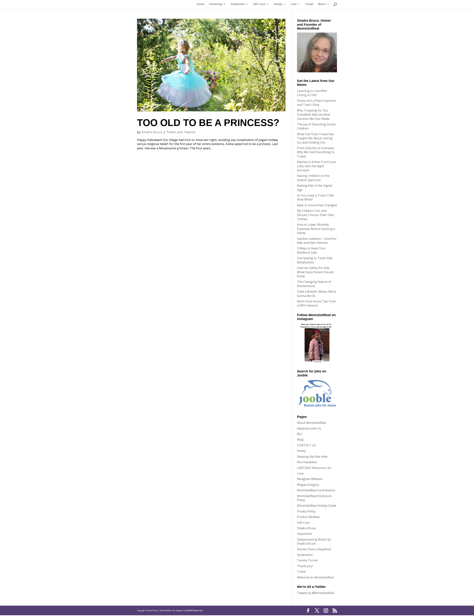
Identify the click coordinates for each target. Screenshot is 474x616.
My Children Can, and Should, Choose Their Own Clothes (315, 215)
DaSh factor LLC (195, 610)
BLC (300, 434)
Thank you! (305, 566)
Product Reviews (308, 517)
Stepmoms (238, 4)
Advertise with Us (309, 428)
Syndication (305, 555)
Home (200, 4)
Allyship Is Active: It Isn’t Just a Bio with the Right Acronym (316, 166)
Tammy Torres (307, 560)
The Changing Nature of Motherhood (314, 284)
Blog (300, 439)
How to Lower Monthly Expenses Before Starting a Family (316, 229)
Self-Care (259, 4)
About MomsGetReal (311, 423)
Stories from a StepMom (314, 549)
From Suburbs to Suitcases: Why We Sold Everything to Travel (316, 152)
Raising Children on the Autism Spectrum (313, 178)
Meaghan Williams (310, 479)
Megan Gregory (308, 485)
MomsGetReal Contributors (316, 490)
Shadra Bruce (152, 132)
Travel (309, 4)
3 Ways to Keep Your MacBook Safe (311, 250)
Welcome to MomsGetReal (315, 577)
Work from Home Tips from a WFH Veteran (316, 303)
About (322, 4)
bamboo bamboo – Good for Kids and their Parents (317, 241)
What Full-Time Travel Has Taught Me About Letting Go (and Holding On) (315, 138)
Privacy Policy (306, 511)
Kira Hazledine (307, 462)
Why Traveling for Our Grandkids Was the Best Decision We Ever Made (313, 114)
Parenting (215, 4)
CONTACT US (306, 445)
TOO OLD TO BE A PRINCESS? (208, 122)
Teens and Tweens (181, 132)
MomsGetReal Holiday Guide (316, 506)
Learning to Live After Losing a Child (312, 93)
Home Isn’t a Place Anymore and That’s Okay (316, 103)
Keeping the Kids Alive (312, 457)
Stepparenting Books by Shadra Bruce (314, 541)
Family (278, 4)
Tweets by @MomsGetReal (315, 593)
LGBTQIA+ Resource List (314, 468)
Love (293, 4)
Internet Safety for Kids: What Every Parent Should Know (315, 272)
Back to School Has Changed (317, 205)
